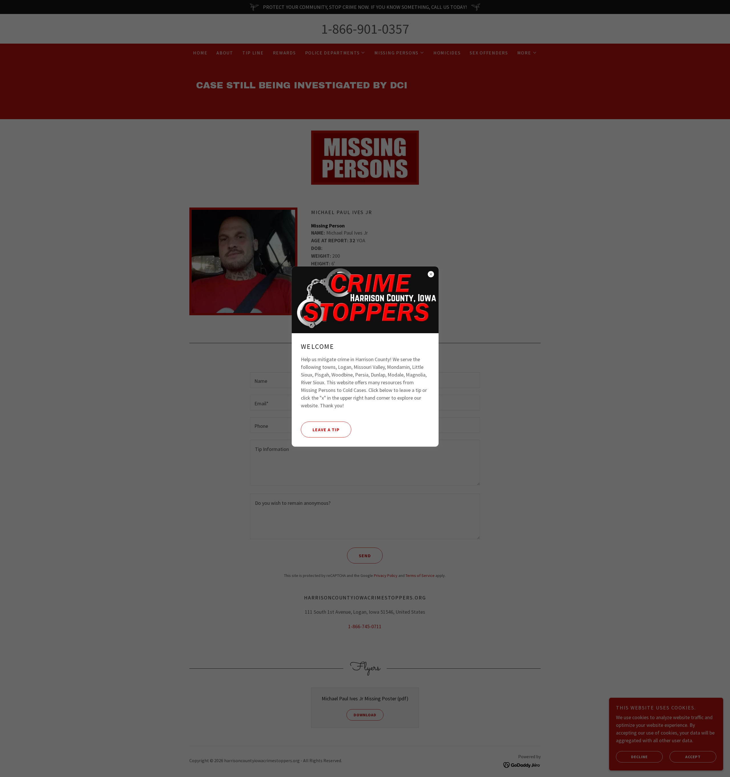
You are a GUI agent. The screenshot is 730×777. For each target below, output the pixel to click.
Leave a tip (326, 429)
